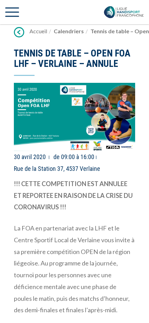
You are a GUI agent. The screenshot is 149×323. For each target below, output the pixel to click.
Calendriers (69, 31)
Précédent (19, 32)
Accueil (38, 31)
